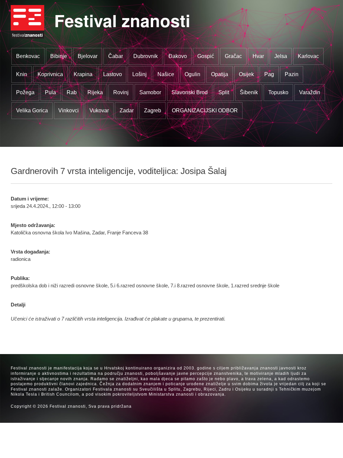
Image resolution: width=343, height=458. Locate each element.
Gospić (205, 56)
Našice (165, 74)
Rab (72, 92)
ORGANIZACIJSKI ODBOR (205, 110)
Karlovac (308, 56)
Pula (50, 92)
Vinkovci (68, 110)
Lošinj (139, 74)
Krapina (83, 74)
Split (223, 92)
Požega (25, 92)
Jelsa (280, 56)
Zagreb (152, 110)
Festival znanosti (122, 20)
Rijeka (95, 92)
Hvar (258, 56)
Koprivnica (50, 74)
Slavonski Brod (190, 92)
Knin (21, 74)
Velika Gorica (32, 110)
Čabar (115, 56)
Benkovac (28, 56)
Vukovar (99, 110)
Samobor (150, 92)
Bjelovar (87, 56)
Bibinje (58, 56)
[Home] (27, 22)
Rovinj (121, 92)
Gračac (233, 56)
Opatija (219, 74)
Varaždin (309, 92)
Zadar (127, 110)
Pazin (291, 74)
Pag (269, 74)
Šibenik (249, 92)
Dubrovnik (145, 56)
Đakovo (177, 56)
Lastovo (112, 74)
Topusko (278, 92)
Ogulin (192, 74)
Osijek (246, 74)
